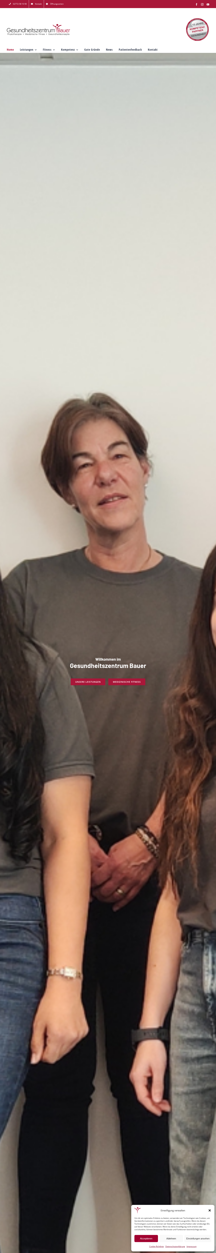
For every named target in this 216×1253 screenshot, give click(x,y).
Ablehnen (171, 1238)
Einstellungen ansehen (198, 1238)
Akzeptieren (146, 1238)
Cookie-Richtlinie (156, 1246)
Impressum (192, 1246)
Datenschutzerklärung (175, 1246)
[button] (209, 1210)
